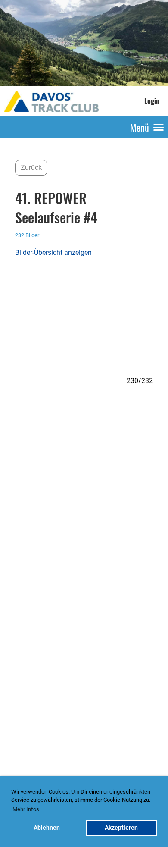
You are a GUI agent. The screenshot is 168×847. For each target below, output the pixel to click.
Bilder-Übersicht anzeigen (53, 252)
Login (151, 101)
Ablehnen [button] (47, 827)
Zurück (31, 167)
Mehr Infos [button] (25, 809)
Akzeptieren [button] (121, 827)
